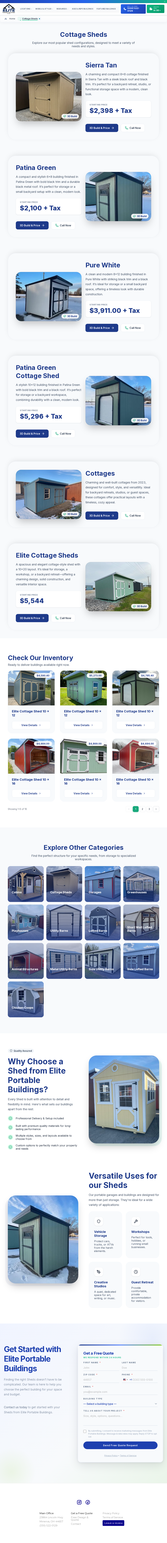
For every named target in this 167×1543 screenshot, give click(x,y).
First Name (92, 1362)
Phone (127, 1374)
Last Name (129, 1362)
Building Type (92, 1398)
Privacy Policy (111, 1455)
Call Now (135, 128)
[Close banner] (165, 1)
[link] (26, 884)
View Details (29, 725)
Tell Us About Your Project (104, 1411)
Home (12, 18)
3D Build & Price (99, 128)
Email (88, 1386)
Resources (62, 9)
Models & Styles (43, 9)
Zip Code (90, 1374)
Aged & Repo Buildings (82, 9)
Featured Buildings (106, 9)
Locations (25, 9)
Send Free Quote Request (120, 1445)
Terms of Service (128, 1455)
